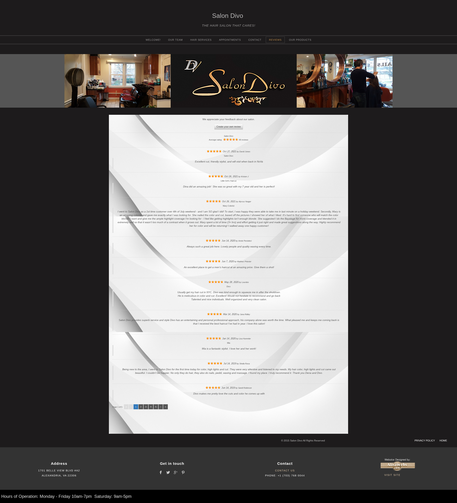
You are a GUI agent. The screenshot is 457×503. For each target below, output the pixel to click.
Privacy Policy (425, 440)
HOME (443, 440)
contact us (285, 470)
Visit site (392, 475)
